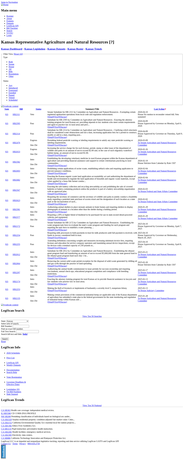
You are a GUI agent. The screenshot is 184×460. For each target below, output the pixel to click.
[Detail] (50, 117)
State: (3, 321)
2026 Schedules (13, 353)
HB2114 (16, 134)
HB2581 (16, 209)
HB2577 (16, 217)
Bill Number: (7, 326)
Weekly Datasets (13, 365)
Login (9, 35)
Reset (3, 341)
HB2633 (16, 152)
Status (38, 109)
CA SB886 (6, 438)
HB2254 (16, 235)
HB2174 (16, 281)
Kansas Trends (94, 48)
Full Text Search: (8, 331)
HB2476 (16, 143)
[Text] (56, 117)
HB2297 (16, 272)
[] (25, 334)
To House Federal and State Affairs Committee (158, 191)
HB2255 (16, 244)
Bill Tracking (12, 28)
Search (9, 30)
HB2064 (16, 263)
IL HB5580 (6, 413)
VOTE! (9, 33)
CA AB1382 (6, 426)
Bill (21, 109)
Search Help (11, 372)
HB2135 (16, 298)
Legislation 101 (13, 389)
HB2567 (16, 190)
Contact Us (6, 444)
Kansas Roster (75, 48)
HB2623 (16, 200)
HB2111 (16, 114)
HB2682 (16, 180)
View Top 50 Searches (92, 316)
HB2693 (16, 171)
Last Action (159, 109)
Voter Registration (14, 377)
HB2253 (16, 289)
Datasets (10, 23)
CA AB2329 (6, 419)
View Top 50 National (92, 405)
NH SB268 (6, 416)
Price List (10, 358)
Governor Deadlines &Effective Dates (16, 383)
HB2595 (16, 123)
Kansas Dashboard (11, 48)
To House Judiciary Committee (151, 290)
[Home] (4, 4)
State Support (12, 394)
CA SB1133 (6, 429)
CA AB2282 (6, 432)
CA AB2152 (6, 423)
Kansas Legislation (34, 48)
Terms (15, 444)
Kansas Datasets (56, 48)
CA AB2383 (6, 435)
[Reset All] (18, 54)
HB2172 (16, 226)
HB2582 (16, 162)
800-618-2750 (34, 444)
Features (10, 21)
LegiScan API (12, 26)
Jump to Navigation (9, 2)
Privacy (22, 444)
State (6, 109)
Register (9, 16)
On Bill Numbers (13, 392)
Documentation (13, 370)
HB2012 (16, 254)
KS (6, 114)
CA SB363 (6, 410)
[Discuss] (63, 117)
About (9, 18)
